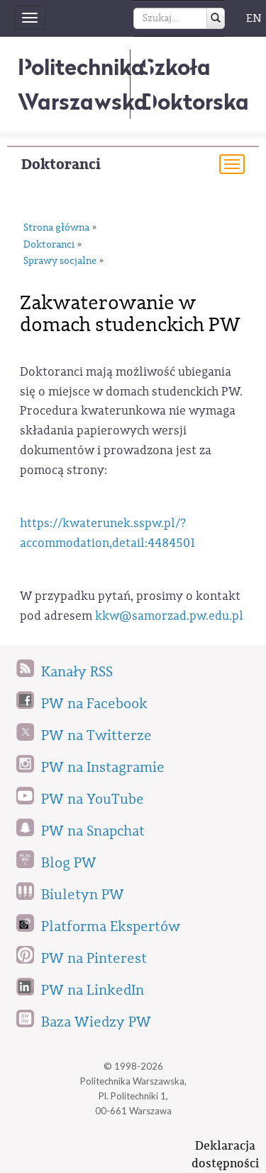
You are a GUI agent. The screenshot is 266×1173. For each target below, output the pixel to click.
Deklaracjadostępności (225, 1155)
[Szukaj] (215, 18)
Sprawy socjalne (59, 261)
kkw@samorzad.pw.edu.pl (169, 616)
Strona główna (56, 227)
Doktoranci (61, 164)
